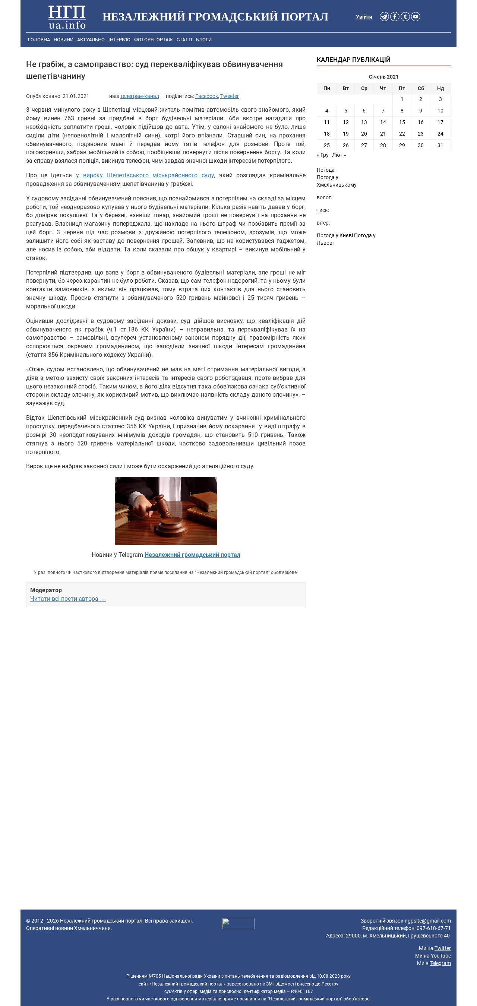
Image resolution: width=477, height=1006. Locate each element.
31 (440, 145)
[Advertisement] (166, 691)
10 (440, 111)
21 (383, 134)
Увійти (364, 17)
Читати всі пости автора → (68, 598)
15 (402, 122)
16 (421, 122)
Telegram (440, 963)
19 (346, 134)
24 (440, 134)
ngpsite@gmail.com (428, 921)
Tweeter (229, 96)
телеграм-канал (139, 96)
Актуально (91, 39)
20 (364, 134)
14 (383, 122)
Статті (184, 39)
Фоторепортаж (153, 39)
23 (421, 134)
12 (346, 122)
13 (364, 122)
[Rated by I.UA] (238, 925)
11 (327, 122)
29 (402, 145)
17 (440, 122)
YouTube (441, 956)
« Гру (323, 155)
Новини (63, 39)
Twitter (443, 948)
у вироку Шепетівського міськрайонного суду (145, 175)
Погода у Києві (335, 235)
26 (346, 145)
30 (421, 145)
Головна (39, 39)
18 (327, 134)
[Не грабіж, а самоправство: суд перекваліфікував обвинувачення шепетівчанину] (166, 511)
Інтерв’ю (119, 39)
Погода (326, 170)
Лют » (339, 155)
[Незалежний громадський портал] (67, 17)
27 (364, 145)
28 (383, 145)
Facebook (206, 96)
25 (327, 145)
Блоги (204, 39)
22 (402, 134)
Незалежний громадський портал (101, 921)
